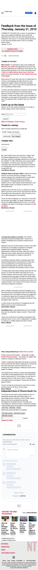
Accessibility (19, 560)
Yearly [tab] (18, 408)
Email (3, 114)
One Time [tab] (5, 408)
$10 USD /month (7, 413)
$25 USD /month (19, 413)
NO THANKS (16, 136)
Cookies (13, 560)
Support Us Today (7, 420)
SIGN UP (6, 119)
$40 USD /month (7, 416)
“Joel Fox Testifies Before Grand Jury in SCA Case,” (18, 72)
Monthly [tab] (12, 408)
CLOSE (4, 150)
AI (24, 560)
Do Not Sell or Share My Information (19, 567)
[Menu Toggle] (2, 13)
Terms (17, 122)
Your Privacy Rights (31, 560)
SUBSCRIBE (7, 136)
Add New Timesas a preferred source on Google (12, 50)
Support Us (29, 12)
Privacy (22, 122)
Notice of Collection (7, 122)
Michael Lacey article (8, 67)
